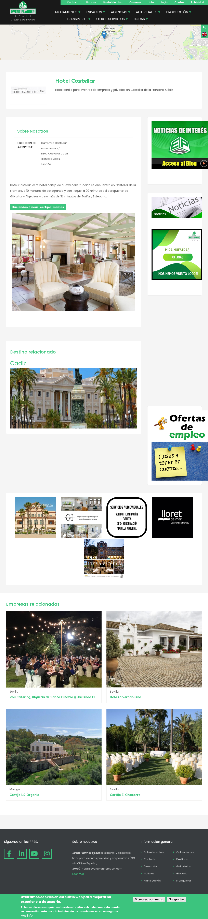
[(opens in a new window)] (35, 537)
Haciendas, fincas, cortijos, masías (38, 207)
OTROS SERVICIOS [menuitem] (109, 19)
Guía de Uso (184, 866)
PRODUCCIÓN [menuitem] (175, 12)
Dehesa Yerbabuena (125, 697)
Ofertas (179, 2)
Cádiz (18, 363)
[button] (104, 35)
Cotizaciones (185, 852)
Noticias (91, 2)
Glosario (181, 873)
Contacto (73, 2)
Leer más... (79, 874)
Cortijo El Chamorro (125, 795)
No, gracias (176, 899)
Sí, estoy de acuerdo (149, 899)
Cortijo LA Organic (24, 795)
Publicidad (197, 2)
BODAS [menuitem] (138, 19)
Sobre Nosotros (154, 852)
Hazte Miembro (112, 2)
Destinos (182, 859)
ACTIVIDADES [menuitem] (145, 12)
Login (164, 2)
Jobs (151, 2)
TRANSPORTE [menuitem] (75, 19)
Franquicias (184, 881)
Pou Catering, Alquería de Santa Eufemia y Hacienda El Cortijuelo (60, 697)
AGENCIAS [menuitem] (117, 12)
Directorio (150, 866)
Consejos (135, 2)
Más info (27, 916)
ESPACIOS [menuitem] (92, 12)
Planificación (152, 881)
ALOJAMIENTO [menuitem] (64, 12)
